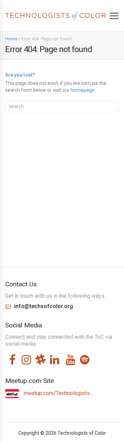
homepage (82, 90)
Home (11, 38)
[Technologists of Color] (55, 15)
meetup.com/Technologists (56, 393)
